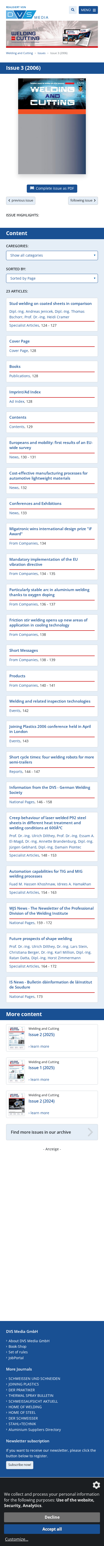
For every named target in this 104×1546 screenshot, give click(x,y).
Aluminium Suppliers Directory (35, 1429)
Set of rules (18, 1352)
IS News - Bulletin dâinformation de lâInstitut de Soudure (50, 984)
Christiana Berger (24, 952)
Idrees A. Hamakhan (74, 884)
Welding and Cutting (19, 53)
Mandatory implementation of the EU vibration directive (43, 562)
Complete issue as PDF (54, 188)
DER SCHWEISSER (23, 1418)
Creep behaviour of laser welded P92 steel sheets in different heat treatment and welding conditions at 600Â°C (47, 822)
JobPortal (16, 1357)
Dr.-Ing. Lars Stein (72, 946)
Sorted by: (16, 268)
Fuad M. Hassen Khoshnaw (32, 884)
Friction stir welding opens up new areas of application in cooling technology (48, 622)
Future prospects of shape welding (40, 938)
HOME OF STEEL (22, 1412)
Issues (41, 53)
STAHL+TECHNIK (22, 1423)
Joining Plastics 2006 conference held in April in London (50, 729)
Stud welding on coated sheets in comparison (50, 303)
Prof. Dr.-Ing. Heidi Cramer (46, 317)
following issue (82, 200)
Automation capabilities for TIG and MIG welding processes (46, 874)
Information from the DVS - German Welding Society (49, 790)
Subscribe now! (19, 1464)
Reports (15, 771)
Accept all (52, 1529)
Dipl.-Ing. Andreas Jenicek (31, 311)
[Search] (73, 10)
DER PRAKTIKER (22, 1389)
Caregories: (17, 245)
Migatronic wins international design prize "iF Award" (50, 531)
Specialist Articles (24, 325)
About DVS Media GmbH (29, 1340)
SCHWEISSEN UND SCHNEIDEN (34, 1378)
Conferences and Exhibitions (35, 503)
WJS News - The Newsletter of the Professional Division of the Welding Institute (51, 911)
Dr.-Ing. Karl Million (57, 952)
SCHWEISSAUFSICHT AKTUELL (33, 1401)
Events (14, 710)
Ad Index (16, 401)
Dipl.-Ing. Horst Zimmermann (56, 957)
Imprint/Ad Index (25, 391)
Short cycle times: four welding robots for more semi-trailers (51, 759)
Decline (52, 1517)
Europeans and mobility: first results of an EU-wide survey (51, 445)
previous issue (21, 200)
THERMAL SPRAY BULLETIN (31, 1395)
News (14, 457)
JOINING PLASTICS (24, 1384)
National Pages (22, 801)
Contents (17, 417)
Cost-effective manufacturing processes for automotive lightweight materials (48, 475)
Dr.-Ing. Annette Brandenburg (50, 841)
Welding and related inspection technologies (49, 701)
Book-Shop (18, 1346)
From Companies (23, 543)
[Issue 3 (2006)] (52, 129)
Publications (19, 375)
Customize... (16, 1539)
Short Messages (23, 650)
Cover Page (19, 341)
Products (17, 675)
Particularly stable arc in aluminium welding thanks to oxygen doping (49, 592)
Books (14, 366)
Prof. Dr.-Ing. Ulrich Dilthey (32, 835)
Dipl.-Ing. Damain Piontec (59, 847)
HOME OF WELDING (25, 1406)
